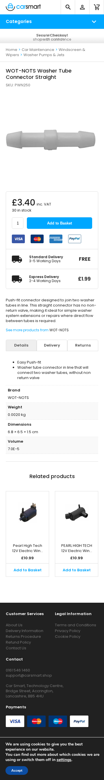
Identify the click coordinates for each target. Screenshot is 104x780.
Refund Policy (18, 642)
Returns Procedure (23, 636)
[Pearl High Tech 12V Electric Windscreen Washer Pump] (27, 514)
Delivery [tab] (52, 345)
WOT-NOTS (59, 330)
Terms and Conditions (75, 625)
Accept (16, 770)
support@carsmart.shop (29, 675)
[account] (82, 7)
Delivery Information (24, 630)
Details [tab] (21, 345)
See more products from (27, 330)
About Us (14, 625)
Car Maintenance (38, 49)
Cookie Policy (67, 636)
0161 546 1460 (18, 670)
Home (11, 49)
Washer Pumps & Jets (43, 55)
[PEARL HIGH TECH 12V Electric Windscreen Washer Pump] (76, 514)
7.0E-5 (13, 449)
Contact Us (16, 648)
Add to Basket (59, 223)
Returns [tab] (83, 345)
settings (64, 759)
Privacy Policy (67, 630)
